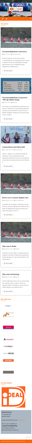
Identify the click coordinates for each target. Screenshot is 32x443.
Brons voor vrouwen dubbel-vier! (15, 198)
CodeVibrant (28, 441)
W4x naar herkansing (10, 274)
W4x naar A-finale (9, 246)
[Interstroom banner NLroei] (8, 314)
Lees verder (9, 70)
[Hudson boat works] (8, 339)
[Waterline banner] (8, 353)
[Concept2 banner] (8, 306)
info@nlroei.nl (21, 420)
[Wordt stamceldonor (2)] (8, 327)
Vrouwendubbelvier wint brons (14, 52)
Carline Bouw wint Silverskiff (13, 147)
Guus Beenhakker (16, 54)
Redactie (15, 102)
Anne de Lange (18, 149)
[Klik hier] (8, 371)
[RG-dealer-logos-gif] (8, 360)
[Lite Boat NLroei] (8, 346)
